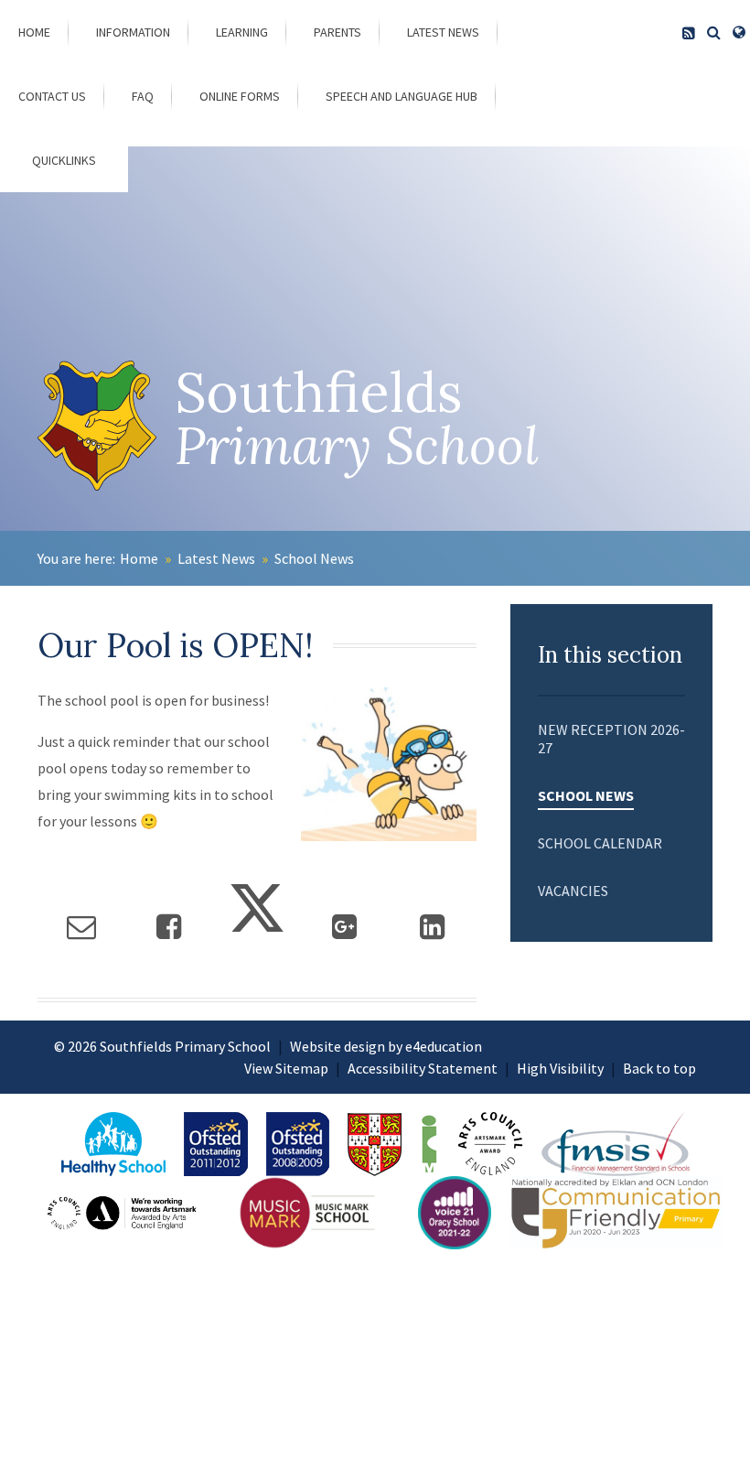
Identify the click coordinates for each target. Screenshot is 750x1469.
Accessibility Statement (423, 1068)
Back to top (659, 1068)
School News (314, 558)
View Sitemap (286, 1068)
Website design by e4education (386, 1046)
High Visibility (560, 1068)
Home (139, 558)
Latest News (216, 558)
